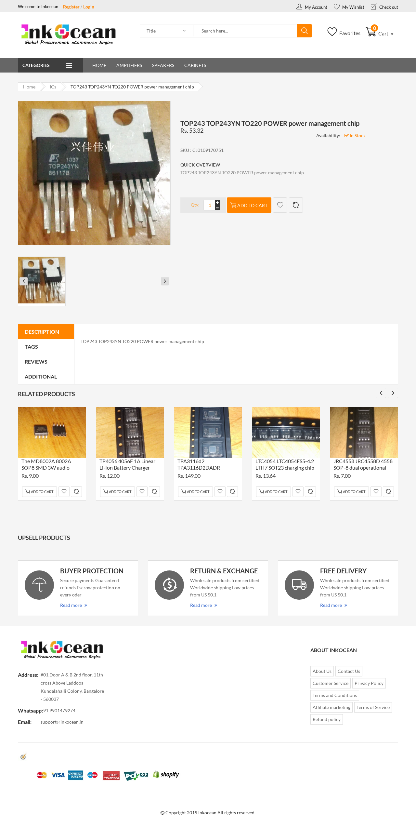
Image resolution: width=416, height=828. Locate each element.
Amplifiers (129, 65)
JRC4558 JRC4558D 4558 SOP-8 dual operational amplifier (363, 465)
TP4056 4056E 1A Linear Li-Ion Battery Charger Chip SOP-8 (127, 465)
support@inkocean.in (62, 722)
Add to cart (252, 205)
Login (88, 6)
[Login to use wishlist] (280, 205)
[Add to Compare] (296, 205)
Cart (381, 33)
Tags (31, 346)
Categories (36, 65)
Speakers (163, 65)
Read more (71, 605)
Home (99, 65)
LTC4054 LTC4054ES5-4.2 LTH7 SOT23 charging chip (284, 464)
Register (71, 6)
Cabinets (195, 65)
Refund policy (327, 719)
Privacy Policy (369, 683)
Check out (388, 7)
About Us (322, 671)
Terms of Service (373, 707)
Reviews (36, 361)
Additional (41, 376)
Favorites (349, 33)
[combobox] (245, 31)
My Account (315, 7)
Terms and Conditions (335, 695)
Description (42, 331)
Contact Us (349, 671)
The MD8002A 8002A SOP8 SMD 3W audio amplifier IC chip (46, 465)
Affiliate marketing (331, 707)
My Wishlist (352, 7)
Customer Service (330, 683)
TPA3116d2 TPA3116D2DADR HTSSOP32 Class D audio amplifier (205, 465)
